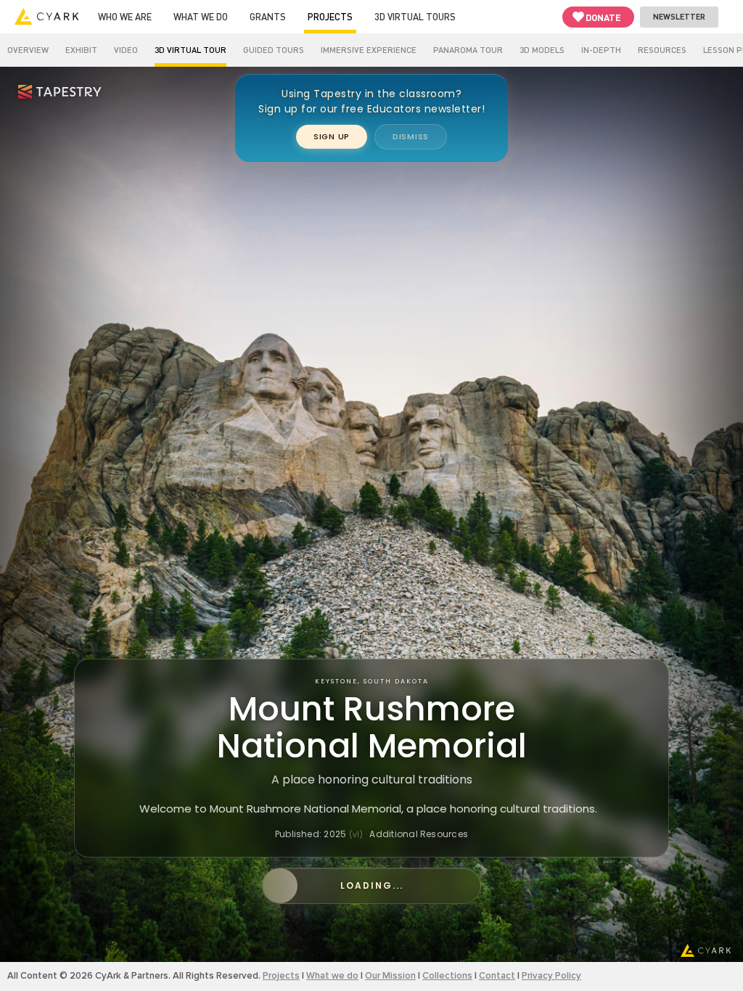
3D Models (542, 49)
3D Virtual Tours (415, 16)
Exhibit (81, 49)
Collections (447, 976)
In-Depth (601, 49)
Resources (662, 49)
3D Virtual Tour (190, 49)
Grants (268, 16)
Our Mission (390, 976)
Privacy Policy (551, 976)
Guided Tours (273, 49)
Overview (28, 49)
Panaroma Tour (468, 49)
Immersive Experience (368, 49)
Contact (497, 976)
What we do (200, 16)
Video (126, 49)
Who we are (125, 16)
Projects (330, 16)
